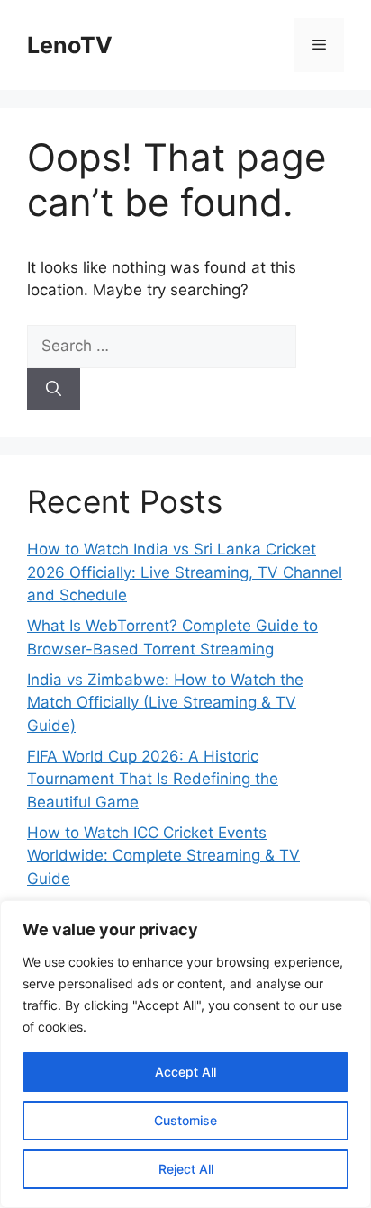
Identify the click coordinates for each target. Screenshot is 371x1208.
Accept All (185, 1071)
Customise (185, 1120)
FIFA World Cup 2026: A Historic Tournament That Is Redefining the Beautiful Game (152, 779)
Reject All (185, 1168)
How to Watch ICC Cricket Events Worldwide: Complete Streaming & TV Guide (163, 856)
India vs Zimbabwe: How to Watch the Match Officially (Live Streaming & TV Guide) (165, 703)
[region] (185, 1054)
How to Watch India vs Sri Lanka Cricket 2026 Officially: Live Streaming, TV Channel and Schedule (184, 572)
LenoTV (70, 45)
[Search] (53, 389)
